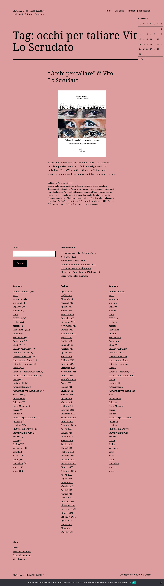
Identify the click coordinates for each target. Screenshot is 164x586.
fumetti (16, 333)
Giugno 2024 (67, 390)
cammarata (89, 189)
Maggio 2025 (67, 348)
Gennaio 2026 (67, 318)
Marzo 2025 (66, 356)
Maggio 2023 (67, 440)
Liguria (16, 367)
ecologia (17, 322)
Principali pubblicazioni (139, 10)
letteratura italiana (65, 186)
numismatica (19, 398)
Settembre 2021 (68, 516)
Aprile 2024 (66, 398)
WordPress (145, 574)
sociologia (103, 186)
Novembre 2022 (68, 463)
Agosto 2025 (66, 337)
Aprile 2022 (66, 490)
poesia (16, 410)
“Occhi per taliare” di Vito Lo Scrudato (80, 77)
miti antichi (18, 383)
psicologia (17, 421)
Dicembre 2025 (68, 322)
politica (16, 413)
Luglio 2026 (66, 295)
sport (15, 452)
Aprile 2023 (66, 444)
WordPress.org (20, 559)
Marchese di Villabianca (66, 198)
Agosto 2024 (66, 383)
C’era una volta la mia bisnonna (76, 268)
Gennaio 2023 (67, 455)
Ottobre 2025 (67, 329)
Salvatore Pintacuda (22, 432)
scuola (16, 440)
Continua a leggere (106, 173)
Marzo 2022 (66, 494)
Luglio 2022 (66, 478)
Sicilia (95, 186)
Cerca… (16, 247)
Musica (16, 394)
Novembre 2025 (68, 325)
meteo (16, 379)
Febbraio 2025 (67, 360)
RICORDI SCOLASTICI (23, 429)
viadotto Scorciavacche (75, 204)
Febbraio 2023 (67, 452)
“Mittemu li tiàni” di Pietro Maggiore (78, 264)
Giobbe (74, 192)
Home (108, 10)
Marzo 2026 (66, 310)
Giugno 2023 (67, 436)
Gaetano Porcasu (63, 192)
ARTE (15, 295)
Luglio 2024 (66, 387)
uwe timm (60, 204)
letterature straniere (22, 364)
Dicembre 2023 (68, 413)
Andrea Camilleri (62, 189)
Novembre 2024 (68, 371)
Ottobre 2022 (67, 467)
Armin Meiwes (77, 189)
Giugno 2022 (67, 482)
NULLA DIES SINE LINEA (28, 10)
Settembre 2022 (68, 471)
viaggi (16, 471)
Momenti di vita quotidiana (26, 390)
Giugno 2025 (67, 345)
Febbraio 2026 (67, 314)
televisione (18, 463)
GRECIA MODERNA (22, 348)
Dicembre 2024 (68, 367)
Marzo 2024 (66, 402)
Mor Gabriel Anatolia (99, 198)
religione (17, 425)
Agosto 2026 (66, 291)
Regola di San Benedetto (83, 201)
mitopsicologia (20, 387)
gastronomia (19, 337)
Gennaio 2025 (67, 364)
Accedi (16, 547)
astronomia (18, 299)
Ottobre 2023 (67, 421)
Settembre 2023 (68, 425)
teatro (15, 459)
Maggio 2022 (67, 486)
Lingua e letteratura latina (25, 375)
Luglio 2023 (66, 432)
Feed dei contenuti (22, 551)
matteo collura (83, 198)
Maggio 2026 (67, 303)
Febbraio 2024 (67, 406)
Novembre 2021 (68, 509)
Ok (134, 582)
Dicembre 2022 (68, 459)
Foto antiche (19, 329)
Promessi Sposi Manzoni (24, 417)
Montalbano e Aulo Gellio (73, 260)
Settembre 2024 (68, 379)
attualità (17, 303)
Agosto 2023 (66, 429)
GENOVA (17, 345)
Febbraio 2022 (67, 497)
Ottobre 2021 (67, 513)
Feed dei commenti (22, 555)
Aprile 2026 (66, 306)
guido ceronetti (84, 192)
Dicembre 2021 (68, 505)
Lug (141, 59)
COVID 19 (17, 318)
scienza (16, 436)
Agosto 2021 (66, 520)
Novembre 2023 (68, 417)
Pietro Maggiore (20, 406)
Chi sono (119, 10)
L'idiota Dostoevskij (100, 192)
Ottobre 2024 (67, 375)
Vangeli (16, 467)
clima (15, 314)
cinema (16, 310)
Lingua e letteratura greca (25, 371)
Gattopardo (18, 341)
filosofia (16, 325)
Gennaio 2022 (67, 501)
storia (15, 455)
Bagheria (17, 306)
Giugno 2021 (67, 528)
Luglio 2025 (66, 341)
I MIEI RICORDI (20, 352)
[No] (161, 583)
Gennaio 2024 (67, 410)
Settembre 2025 (68, 333)
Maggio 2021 (67, 532)
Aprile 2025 (66, 352)
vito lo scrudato (92, 204)
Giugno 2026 (67, 299)
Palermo (17, 402)
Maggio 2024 (67, 394)
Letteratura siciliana (83, 186)
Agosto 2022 (66, 474)
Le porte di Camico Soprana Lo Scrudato (83, 195)
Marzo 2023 (66, 448)
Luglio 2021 (66, 524)
